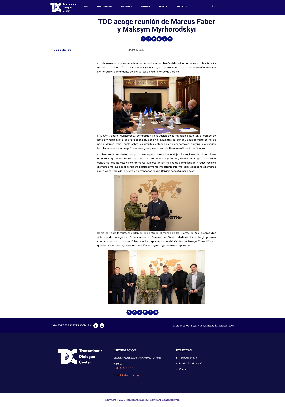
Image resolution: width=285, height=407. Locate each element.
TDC (86, 6)
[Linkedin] (102, 325)
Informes (126, 6)
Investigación (104, 6)
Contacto (181, 6)
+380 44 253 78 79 (124, 368)
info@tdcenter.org (129, 375)
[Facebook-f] (95, 325)
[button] (143, 39)
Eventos (145, 6)
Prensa (163, 6)
